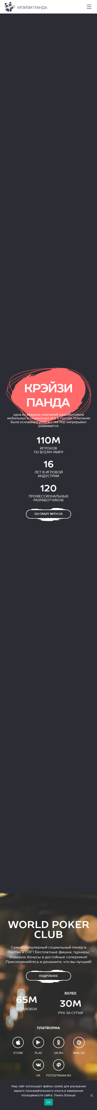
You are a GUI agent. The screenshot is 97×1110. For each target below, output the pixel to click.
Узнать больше (65, 1095)
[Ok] (91, 1095)
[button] (89, 6)
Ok (48, 1102)
